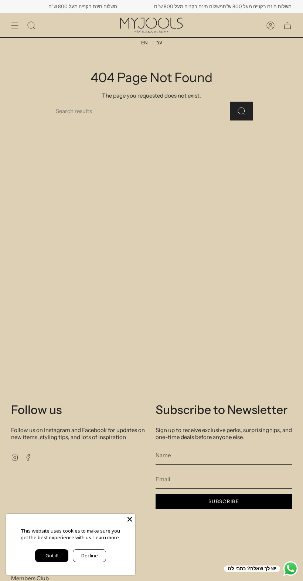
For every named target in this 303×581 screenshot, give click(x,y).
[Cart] (287, 25)
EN (144, 42)
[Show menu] (14, 25)
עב (159, 42)
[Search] (241, 111)
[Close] (129, 519)
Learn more (106, 537)
